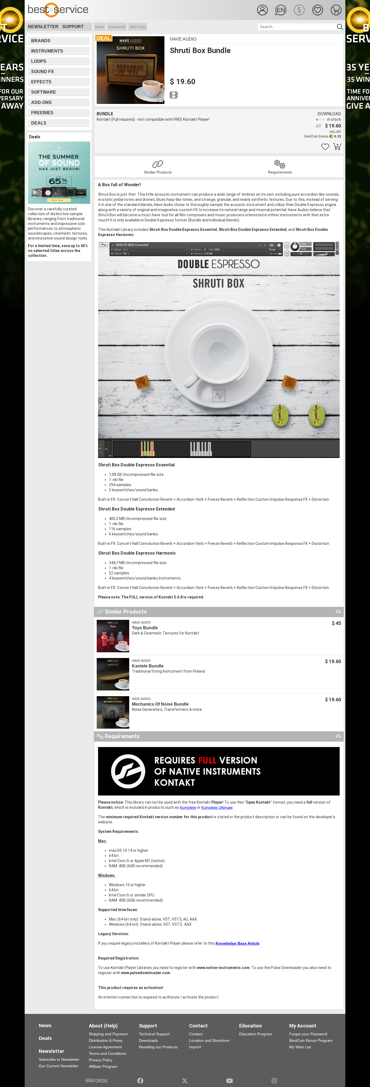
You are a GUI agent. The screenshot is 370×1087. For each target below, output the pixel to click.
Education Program (255, 1034)
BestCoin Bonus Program (311, 1040)
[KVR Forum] (95, 1081)
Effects (41, 82)
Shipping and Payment (108, 1034)
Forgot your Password (308, 1034)
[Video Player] (173, 96)
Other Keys (137, 27)
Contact (195, 1034)
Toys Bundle (145, 628)
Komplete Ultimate (217, 807)
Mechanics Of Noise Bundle (160, 704)
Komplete (188, 807)
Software (43, 92)
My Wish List (300, 1047)
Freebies (42, 112)
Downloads (148, 1040)
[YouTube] (229, 1081)
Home (99, 27)
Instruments (116, 27)
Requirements (280, 172)
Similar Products (158, 172)
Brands (40, 40)
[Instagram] (274, 1081)
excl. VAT (335, 131)
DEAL (103, 38)
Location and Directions (209, 1040)
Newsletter (43, 26)
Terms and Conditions (107, 1053)
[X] (185, 1081)
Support (73, 26)
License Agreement (105, 1047)
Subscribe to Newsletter (59, 1059)
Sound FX (42, 71)
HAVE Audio (183, 39)
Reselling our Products (158, 1047)
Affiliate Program (103, 1066)
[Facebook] (140, 1081)
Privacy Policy (100, 1060)
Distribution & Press (105, 1040)
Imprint (195, 1047)
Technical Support (154, 1034)
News (45, 1025)
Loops (38, 61)
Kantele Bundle (148, 666)
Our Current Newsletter (59, 1066)
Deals (38, 123)
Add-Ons (41, 102)
